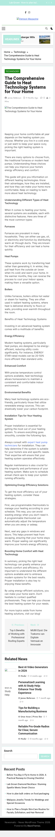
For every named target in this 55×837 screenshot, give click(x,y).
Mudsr (23, 675)
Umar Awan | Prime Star (31, 716)
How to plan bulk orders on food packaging (29, 3)
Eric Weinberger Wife (22, 37)
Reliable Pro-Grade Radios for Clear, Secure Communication (33, 730)
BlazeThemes (33, 825)
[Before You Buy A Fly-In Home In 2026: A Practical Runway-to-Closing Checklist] (43, 41)
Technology (12, 71)
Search (8, 750)
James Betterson (14, 97)
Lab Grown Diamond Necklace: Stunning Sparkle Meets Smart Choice (11, 3)
